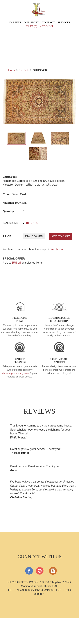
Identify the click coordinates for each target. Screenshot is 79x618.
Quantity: (9, 211)
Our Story (31, 22)
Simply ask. (57, 249)
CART (31, 26)
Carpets (15, 22)
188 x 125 (31, 222)
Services (64, 22)
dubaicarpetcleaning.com (15, 373)
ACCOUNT (46, 26)
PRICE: (7, 236)
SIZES (10, 222)
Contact (48, 22)
